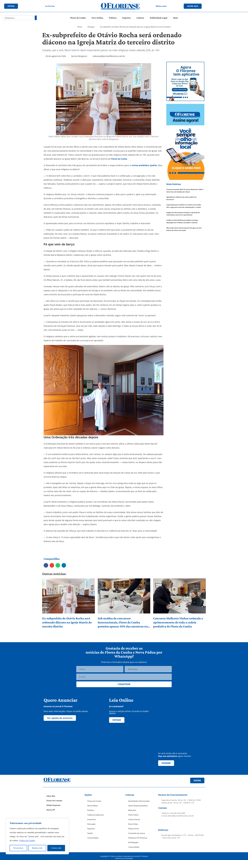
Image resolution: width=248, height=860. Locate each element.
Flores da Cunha (78, 18)
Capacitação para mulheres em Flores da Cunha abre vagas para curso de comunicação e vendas (183, 206)
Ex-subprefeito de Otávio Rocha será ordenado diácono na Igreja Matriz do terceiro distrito (67, 622)
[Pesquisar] (36, 18)
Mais (175, 18)
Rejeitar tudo (37, 848)
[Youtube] (229, 6)
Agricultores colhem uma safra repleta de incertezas (181, 198)
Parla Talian (133, 815)
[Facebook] (218, 6)
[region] (37, 836)
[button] (46, 565)
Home (80, 27)
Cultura (140, 18)
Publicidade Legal (158, 18)
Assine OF (50, 810)
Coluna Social (134, 819)
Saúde (90, 833)
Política (113, 18)
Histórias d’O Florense (137, 838)
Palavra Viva (133, 828)
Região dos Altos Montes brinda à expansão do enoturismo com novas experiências (183, 213)
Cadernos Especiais (95, 815)
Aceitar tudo (56, 848)
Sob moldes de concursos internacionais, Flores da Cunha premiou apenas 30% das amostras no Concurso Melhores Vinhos (123, 622)
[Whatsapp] (235, 6)
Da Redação (133, 842)
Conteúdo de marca (136, 833)
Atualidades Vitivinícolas (139, 801)
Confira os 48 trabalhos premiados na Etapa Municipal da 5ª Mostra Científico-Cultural (182, 221)
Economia (91, 819)
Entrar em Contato (54, 800)
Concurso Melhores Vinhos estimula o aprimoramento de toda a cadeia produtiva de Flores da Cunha (178, 622)
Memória (132, 810)
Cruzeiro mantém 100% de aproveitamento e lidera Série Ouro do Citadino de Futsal (185, 190)
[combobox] (18, 18)
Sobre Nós (50, 796)
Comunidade (92, 838)
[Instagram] (224, 6)
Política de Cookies (27, 840)
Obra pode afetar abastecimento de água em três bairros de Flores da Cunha (184, 229)
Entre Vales (133, 824)
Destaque (91, 27)
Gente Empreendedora (138, 805)
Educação (91, 824)
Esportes (126, 18)
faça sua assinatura (167, 756)
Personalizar (18, 848)
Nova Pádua (97, 18)
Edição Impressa (53, 805)
